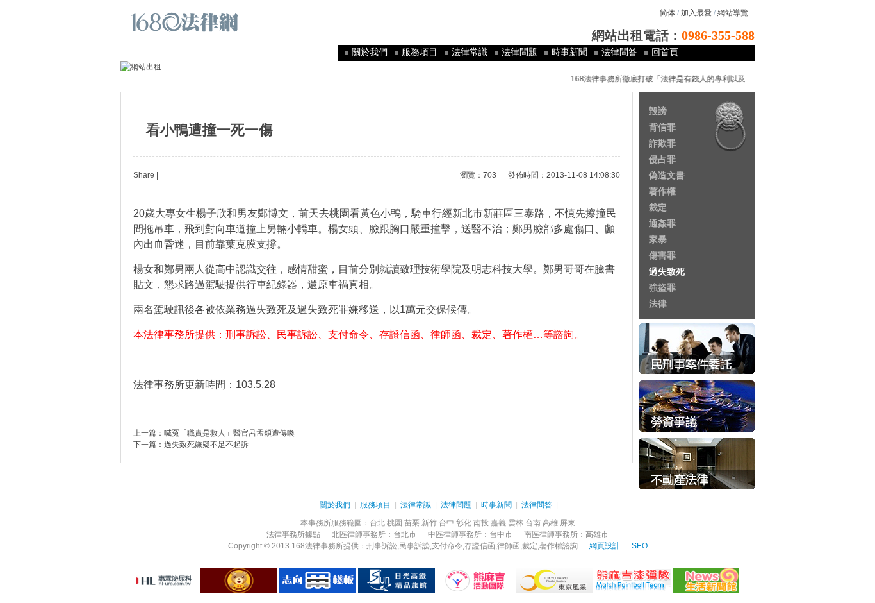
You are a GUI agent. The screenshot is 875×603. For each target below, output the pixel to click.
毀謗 (658, 111)
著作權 (662, 191)
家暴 (658, 239)
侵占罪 (662, 159)
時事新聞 (569, 52)
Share (143, 175)
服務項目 (420, 52)
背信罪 (662, 127)
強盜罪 (662, 287)
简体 (667, 12)
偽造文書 (667, 175)
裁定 (658, 207)
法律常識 (469, 52)
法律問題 (519, 52)
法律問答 (619, 52)
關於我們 (370, 52)
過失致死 (667, 271)
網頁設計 (604, 545)
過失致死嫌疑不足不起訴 (206, 444)
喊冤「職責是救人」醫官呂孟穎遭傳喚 (229, 433)
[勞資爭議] (697, 429)
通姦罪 (662, 223)
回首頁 (664, 52)
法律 (658, 303)
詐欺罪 (662, 143)
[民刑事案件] (697, 371)
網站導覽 (732, 12)
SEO (640, 545)
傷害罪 (662, 255)
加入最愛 (696, 12)
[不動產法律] (697, 486)
